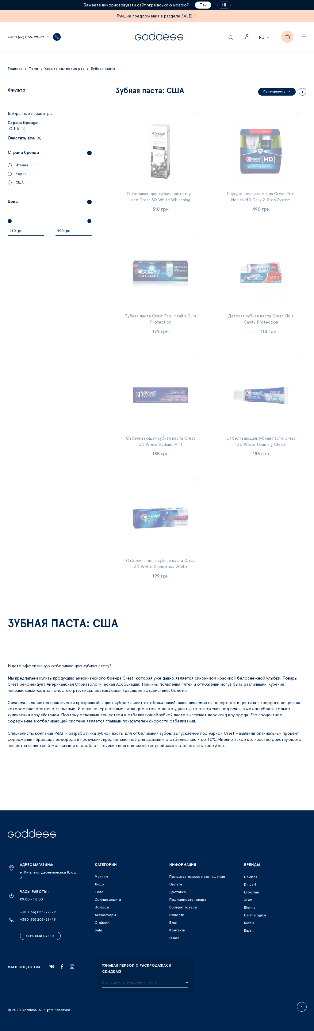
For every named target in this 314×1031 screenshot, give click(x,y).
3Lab (248, 900)
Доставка (177, 892)
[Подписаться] (187, 983)
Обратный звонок (40, 936)
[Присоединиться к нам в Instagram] (72, 967)
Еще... (249, 930)
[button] (265, 38)
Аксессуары (105, 915)
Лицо (99, 884)
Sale (98, 930)
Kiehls (249, 923)
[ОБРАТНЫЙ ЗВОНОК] (57, 37)
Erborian (251, 892)
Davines (250, 877)
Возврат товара (183, 907)
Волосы (102, 907)
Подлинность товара (187, 899)
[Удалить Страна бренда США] (22, 129)
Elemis (249, 907)
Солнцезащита (108, 899)
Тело (99, 892)
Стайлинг (103, 922)
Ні (224, 5)
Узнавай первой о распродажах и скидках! (136, 968)
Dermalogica (255, 915)
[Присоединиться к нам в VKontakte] (51, 967)
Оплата (175, 884)
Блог (173, 922)
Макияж (101, 876)
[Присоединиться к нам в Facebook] (62, 966)
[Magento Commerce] (159, 37)
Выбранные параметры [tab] (30, 114)
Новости (176, 915)
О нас (174, 938)
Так (203, 5)
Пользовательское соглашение (197, 876)
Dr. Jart (250, 884)
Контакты (177, 930)
